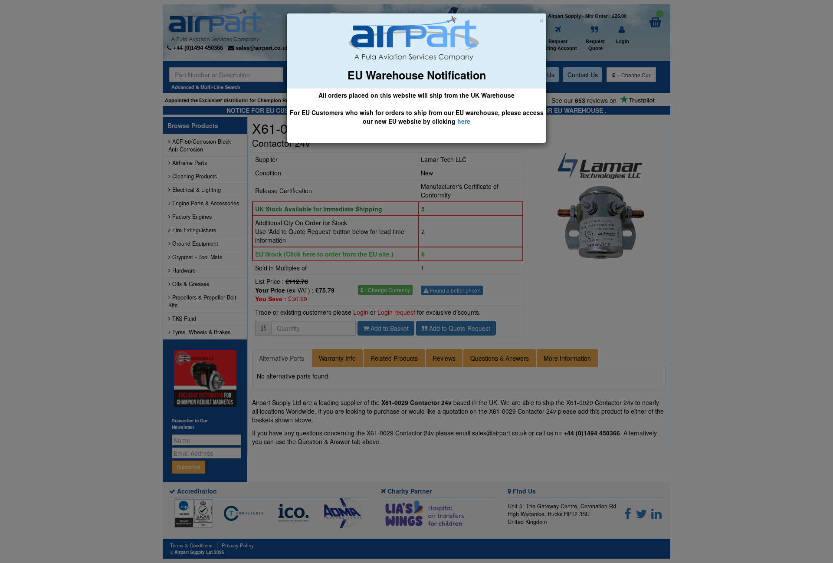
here (463, 121)
